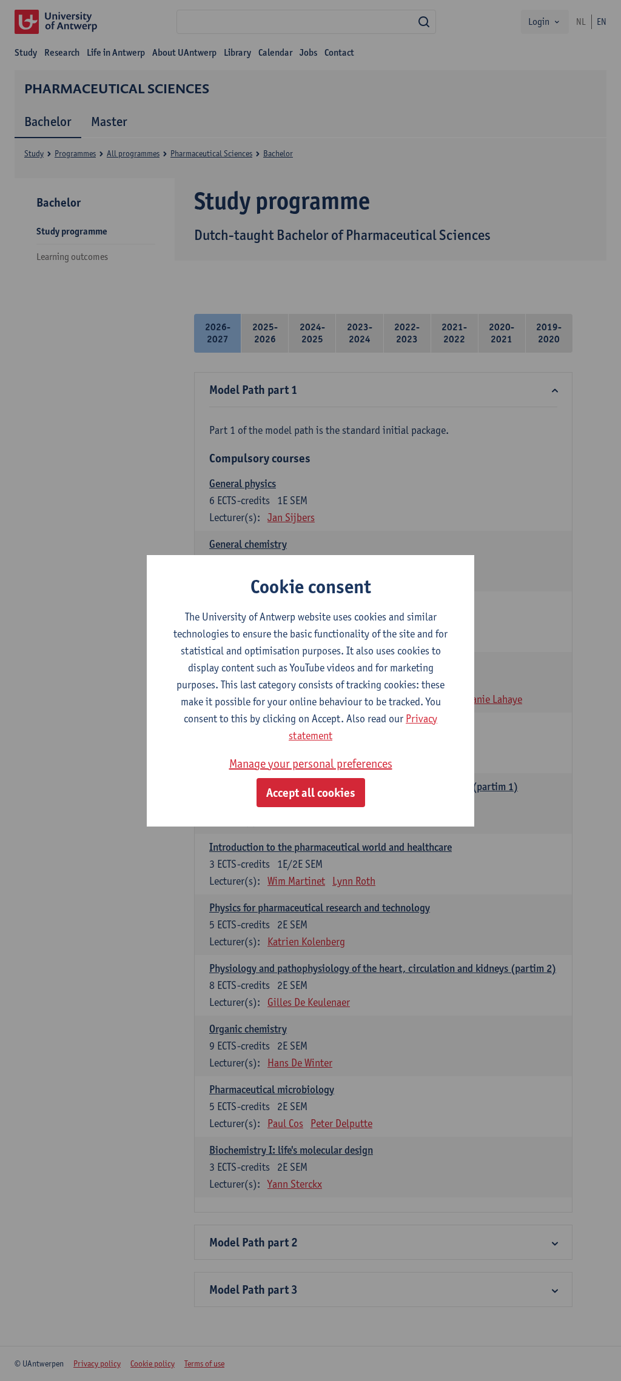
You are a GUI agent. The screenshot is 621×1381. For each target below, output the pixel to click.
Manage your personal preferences (310, 763)
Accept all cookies (310, 792)
